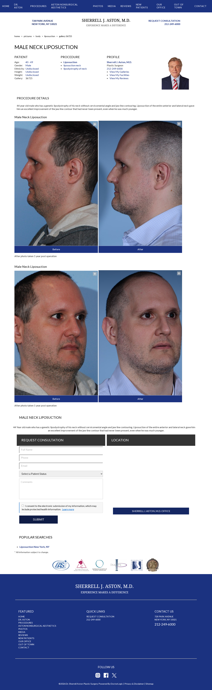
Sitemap (149, 683)
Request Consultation (164, 20)
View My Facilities (119, 74)
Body (38, 36)
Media (112, 6)
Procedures (38, 6)
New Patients (142, 6)
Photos (98, 6)
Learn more (68, 509)
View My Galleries (119, 71)
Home (5, 6)
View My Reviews (119, 78)
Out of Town (179, 6)
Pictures (28, 36)
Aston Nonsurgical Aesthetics (64, 6)
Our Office (161, 6)
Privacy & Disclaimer (134, 683)
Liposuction (49, 36)
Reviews (125, 6)
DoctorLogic (117, 683)
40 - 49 (29, 62)
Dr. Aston (18, 6)
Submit (38, 519)
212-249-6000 (172, 23)
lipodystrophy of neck (75, 68)
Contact (200, 6)
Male (28, 65)
